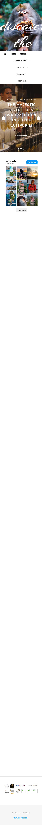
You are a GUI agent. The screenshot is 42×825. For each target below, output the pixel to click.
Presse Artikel (21, 61)
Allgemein (11, 99)
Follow (33, 162)
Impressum (21, 74)
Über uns (22, 81)
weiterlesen (21, 136)
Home (13, 54)
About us (21, 67)
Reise (33, 99)
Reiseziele (24, 54)
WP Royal (26, 813)
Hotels (27, 99)
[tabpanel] (21, 118)
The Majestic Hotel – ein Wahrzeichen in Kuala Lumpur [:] (21, 115)
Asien (20, 99)
